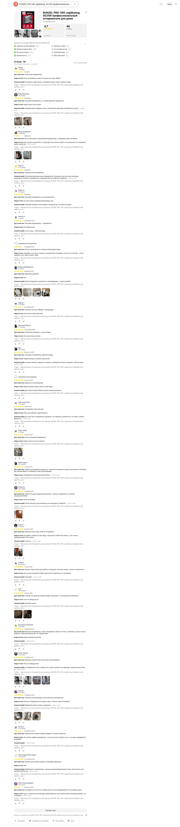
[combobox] (45, 4)
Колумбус (21, 821)
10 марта (27, 72)
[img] (18, 72)
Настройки (59, 821)
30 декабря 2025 (29, 220)
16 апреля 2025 (29, 491)
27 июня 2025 (28, 434)
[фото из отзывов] (18, 121)
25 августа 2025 (29, 352)
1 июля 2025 (28, 406)
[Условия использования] (85, 44)
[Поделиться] (86, 12)
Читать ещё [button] (31, 144)
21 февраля (27, 98)
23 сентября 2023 (29, 759)
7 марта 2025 (28, 567)
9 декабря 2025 (29, 271)
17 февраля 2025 (29, 695)
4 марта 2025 (28, 593)
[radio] (15, 90)
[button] (18, 33)
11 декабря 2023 (29, 629)
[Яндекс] (16, 4)
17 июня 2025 (28, 467)
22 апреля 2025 (29, 787)
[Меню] (176, 4)
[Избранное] (161, 4)
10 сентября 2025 (29, 329)
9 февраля (27, 136)
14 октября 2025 (29, 307)
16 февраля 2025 (29, 731)
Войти (170, 4)
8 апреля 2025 (28, 529)
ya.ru (72, 821)
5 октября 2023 (29, 657)
